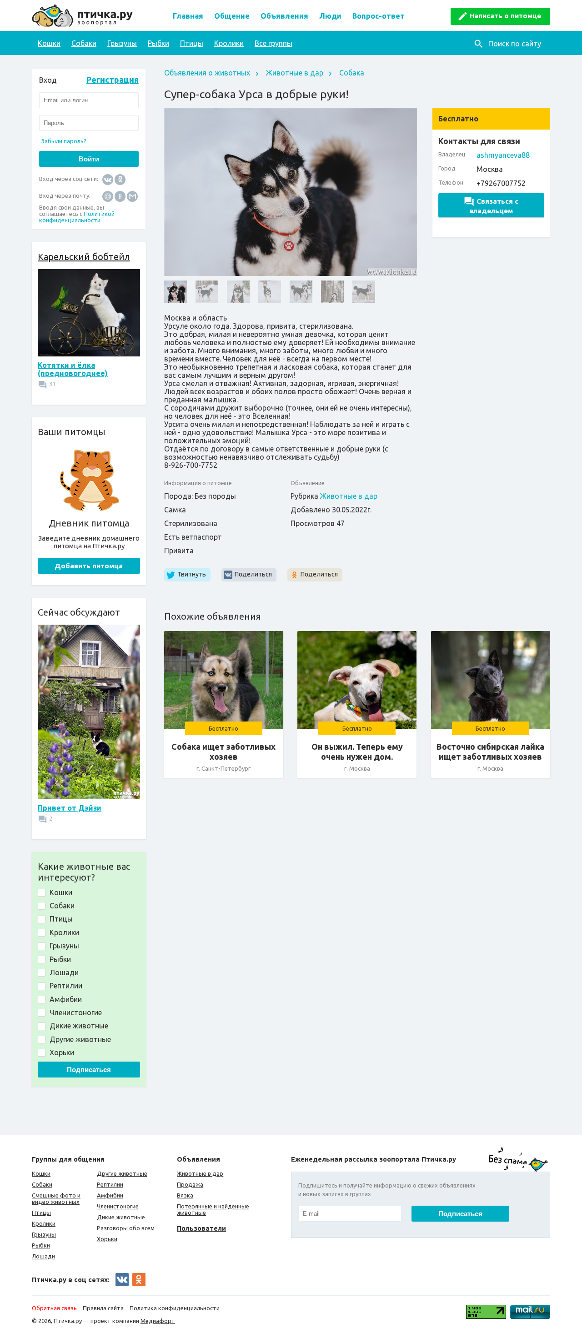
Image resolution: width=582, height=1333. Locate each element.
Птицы (191, 43)
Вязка (185, 1195)
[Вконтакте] (107, 178)
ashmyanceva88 (503, 155)
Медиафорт (157, 1321)
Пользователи (201, 1228)
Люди (330, 16)
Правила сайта (103, 1308)
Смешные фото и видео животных (56, 1198)
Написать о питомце (505, 16)
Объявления (284, 16)
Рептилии (110, 1184)
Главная (188, 16)
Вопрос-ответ (378, 16)
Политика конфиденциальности (175, 1308)
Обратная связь (54, 1308)
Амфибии (110, 1195)
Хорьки (107, 1239)
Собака (351, 73)
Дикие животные (121, 1217)
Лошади (43, 1256)
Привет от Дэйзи (69, 808)
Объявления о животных (207, 73)
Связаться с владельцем (493, 206)
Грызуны (122, 43)
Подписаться (89, 1069)
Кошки (49, 43)
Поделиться (253, 574)
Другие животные (122, 1173)
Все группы (273, 43)
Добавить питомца (89, 566)
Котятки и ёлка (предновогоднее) (73, 369)
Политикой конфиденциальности (77, 216)
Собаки (83, 43)
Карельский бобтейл (84, 256)
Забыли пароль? (63, 141)
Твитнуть (191, 574)
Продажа (190, 1184)
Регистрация (112, 79)
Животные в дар (294, 73)
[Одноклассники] (120, 178)
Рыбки (158, 43)
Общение (232, 16)
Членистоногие (118, 1206)
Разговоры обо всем (126, 1228)
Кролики (229, 43)
